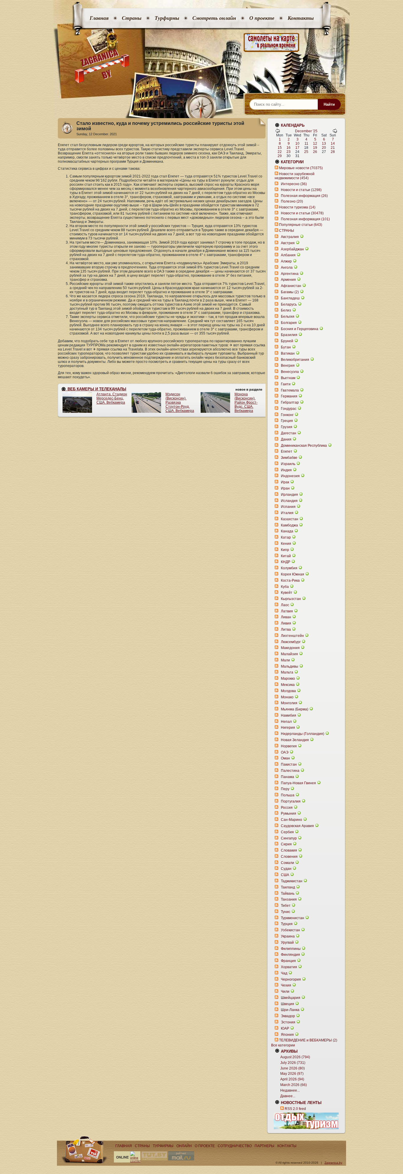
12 (315, 143)
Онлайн (184, 1146)
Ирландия (289, 495)
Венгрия (288, 365)
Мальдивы (289, 666)
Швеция (287, 1004)
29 (280, 156)
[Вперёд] (334, 132)
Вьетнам (288, 378)
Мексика (288, 685)
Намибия (288, 715)
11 (306, 143)
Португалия (291, 801)
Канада (287, 531)
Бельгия (287, 316)
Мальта (287, 672)
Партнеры (264, 1146)
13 (324, 143)
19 (315, 148)
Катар (286, 537)
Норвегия (289, 746)
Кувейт (286, 593)
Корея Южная (292, 574)
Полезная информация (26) (304, 196)
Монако (287, 697)
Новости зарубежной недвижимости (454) (294, 176)
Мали (285, 660)
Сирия (286, 844)
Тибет (286, 906)
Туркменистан (292, 918)
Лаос (285, 605)
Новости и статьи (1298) (301, 190)
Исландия (290, 501)
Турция (287, 924)
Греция (287, 421)
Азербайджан (292, 249)
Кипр (285, 550)
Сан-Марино (291, 820)
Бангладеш (290, 298)
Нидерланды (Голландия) (302, 734)
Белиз (286, 310)
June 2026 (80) (292, 1068)
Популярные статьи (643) (300, 225)
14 (333, 143)
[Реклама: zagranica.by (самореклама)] (306, 1121)
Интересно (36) (294, 184)
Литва (286, 629)
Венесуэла (290, 372)
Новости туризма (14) (297, 207)
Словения (289, 857)
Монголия (289, 703)
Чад (284, 973)
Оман (285, 758)
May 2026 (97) (292, 1074)
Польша (287, 795)
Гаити (286, 384)
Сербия (287, 832)
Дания (286, 439)
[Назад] (277, 132)
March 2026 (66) (293, 1085)
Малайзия (289, 654)
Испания (288, 507)
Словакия (289, 850)
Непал (286, 722)
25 (306, 152)
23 (288, 152)
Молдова (288, 691)
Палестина (290, 771)
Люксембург (291, 642)
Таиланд (288, 887)
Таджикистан (291, 881)
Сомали (287, 863)
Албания (288, 255)
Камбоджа (289, 525)
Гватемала (290, 390)
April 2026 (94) (292, 1079)
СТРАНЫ (286, 231)
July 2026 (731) (292, 1063)
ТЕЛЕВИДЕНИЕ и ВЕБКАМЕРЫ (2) (308, 1040)
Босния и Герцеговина (299, 329)
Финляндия (290, 955)
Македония (290, 648)
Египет (286, 451)
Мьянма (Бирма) (294, 709)
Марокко (288, 678)
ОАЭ (285, 752)
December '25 (306, 131)
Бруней (287, 341)
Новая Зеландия (295, 740)
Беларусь (289, 304)
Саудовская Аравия (297, 826)
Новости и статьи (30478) (302, 213)
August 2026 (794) (295, 1057)
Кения (286, 544)
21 (333, 148)
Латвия (287, 611)
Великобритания (295, 360)
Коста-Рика (290, 580)
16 (288, 148)
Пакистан (289, 764)
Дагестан (288, 433)
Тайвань (287, 893)
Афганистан (291, 286)
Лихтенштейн (292, 636)
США (285, 875)
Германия (289, 396)
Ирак (285, 482)
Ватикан (288, 353)
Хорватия (289, 967)
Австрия (288, 243)
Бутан (286, 347)
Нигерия (288, 727)
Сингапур (289, 838)
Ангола (287, 267)
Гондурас (288, 409)
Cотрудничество (235, 1146)
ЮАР (285, 1028)
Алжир (286, 261)
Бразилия (289, 335)
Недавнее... (290, 1090)
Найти (329, 104)
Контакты (301, 18)
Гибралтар (290, 402)
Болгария (289, 323)
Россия (287, 808)
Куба (285, 587)
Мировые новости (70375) (301, 168)
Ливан (286, 617)
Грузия (286, 427)
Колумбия (289, 568)
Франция (288, 961)
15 (280, 148)
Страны (131, 18)
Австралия (290, 237)
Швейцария (290, 998)
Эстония (288, 1022)
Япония (287, 1035)
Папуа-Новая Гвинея (298, 783)
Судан (286, 869)
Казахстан (289, 519)
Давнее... (287, 1096)
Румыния (288, 813)
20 (324, 148)
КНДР (285, 562)
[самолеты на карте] (201, 42)
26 (315, 152)
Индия (286, 470)
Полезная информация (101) (305, 219)
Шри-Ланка (290, 1010)
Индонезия (290, 476)
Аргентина (290, 274)
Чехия (286, 985)
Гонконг (287, 415)
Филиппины (291, 949)
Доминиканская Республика (304, 445)
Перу (285, 789)
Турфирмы (167, 18)
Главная (99, 18)
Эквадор (288, 1016)
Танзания (289, 899)
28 (333, 152)
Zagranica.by (333, 1162)
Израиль (288, 464)
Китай (286, 556)
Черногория (291, 979)
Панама (287, 777)
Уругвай (287, 942)
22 (280, 152)
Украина (288, 936)
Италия (287, 513)
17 (297, 148)
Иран (285, 488)
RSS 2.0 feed (295, 1109)
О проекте (261, 18)
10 (297, 143)
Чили (285, 991)
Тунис (285, 912)
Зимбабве (289, 458)
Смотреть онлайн (214, 18)
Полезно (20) (292, 201)
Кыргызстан (291, 599)
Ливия (286, 623)
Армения (288, 280)
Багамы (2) (290, 292)
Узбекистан (290, 930)
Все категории (283, 1045)
